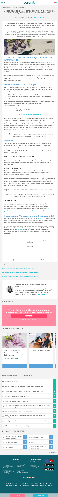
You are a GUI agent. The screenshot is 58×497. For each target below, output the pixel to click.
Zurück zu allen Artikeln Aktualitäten (13, 7)
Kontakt (18, 471)
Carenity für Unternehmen (22, 472)
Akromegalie (9, 447)
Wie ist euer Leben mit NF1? (12, 381)
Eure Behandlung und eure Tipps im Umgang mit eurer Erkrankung (24, 391)
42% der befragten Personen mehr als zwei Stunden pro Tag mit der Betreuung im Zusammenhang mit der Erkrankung (27, 210)
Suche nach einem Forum (35, 462)
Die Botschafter (6, 465)
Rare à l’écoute (22, 229)
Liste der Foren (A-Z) (34, 466)
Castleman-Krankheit (12, 442)
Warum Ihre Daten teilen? (8, 462)
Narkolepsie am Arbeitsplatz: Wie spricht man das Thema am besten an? (25, 421)
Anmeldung (40, 495)
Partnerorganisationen (8, 466)
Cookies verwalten (20, 470)
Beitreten (29, 316)
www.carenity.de (15, 482)
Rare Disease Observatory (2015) (32, 114)
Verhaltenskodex (20, 465)
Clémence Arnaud (39, 17)
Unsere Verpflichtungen (8, 473)
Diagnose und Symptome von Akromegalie (17, 396)
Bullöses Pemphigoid (37, 437)
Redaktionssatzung (21, 464)
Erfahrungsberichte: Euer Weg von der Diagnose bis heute (21, 426)
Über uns (5, 461)
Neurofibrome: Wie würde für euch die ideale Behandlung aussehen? (24, 386)
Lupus (33, 442)
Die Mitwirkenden (7, 467)
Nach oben (53, 452)
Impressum (19, 466)
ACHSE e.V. (40, 218)
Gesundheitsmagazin (34, 461)
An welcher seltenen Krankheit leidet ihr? (16, 401)
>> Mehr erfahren (40, 294)
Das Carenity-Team (7, 464)
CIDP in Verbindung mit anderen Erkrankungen (18, 411)
